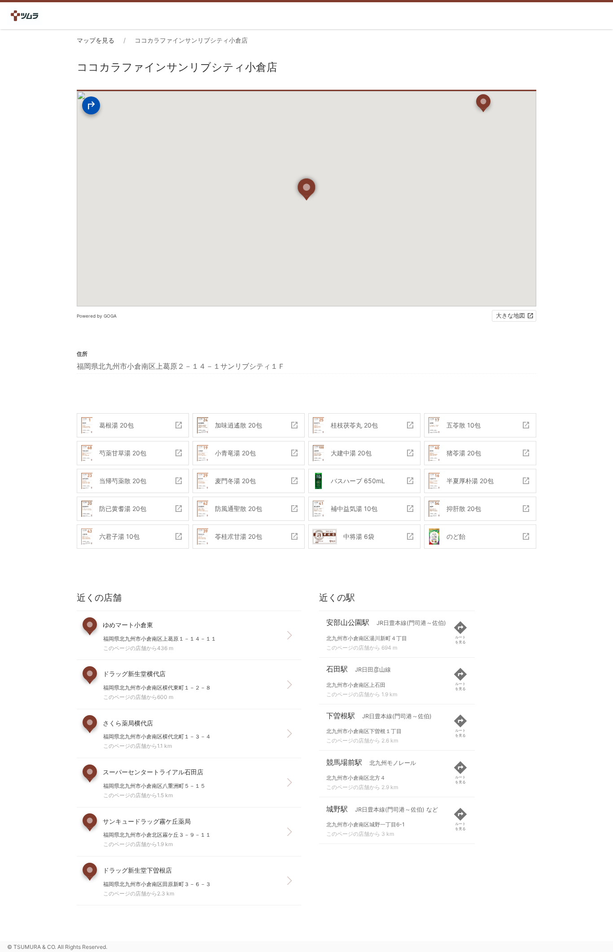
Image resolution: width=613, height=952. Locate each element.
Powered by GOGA (97, 316)
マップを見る (95, 40)
